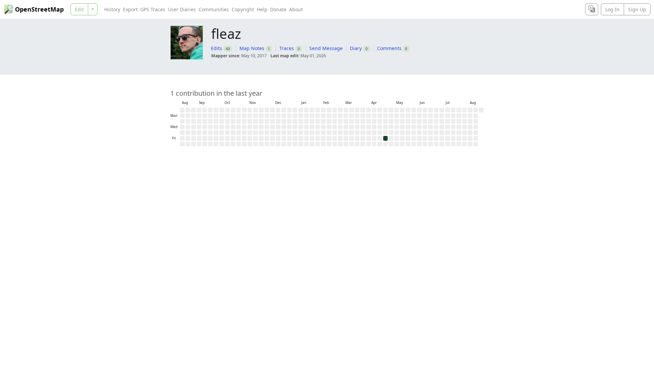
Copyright (243, 9)
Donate (278, 9)
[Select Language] (591, 9)
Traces (286, 48)
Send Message (326, 48)
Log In (612, 9)
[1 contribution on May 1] (385, 138)
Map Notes (251, 48)
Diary (356, 48)
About (296, 9)
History (112, 9)
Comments (389, 48)
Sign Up (637, 9)
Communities (214, 9)
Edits (216, 48)
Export (130, 9)
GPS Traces (152, 9)
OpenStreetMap (39, 9)
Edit (79, 9)
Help (262, 9)
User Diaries (182, 9)
